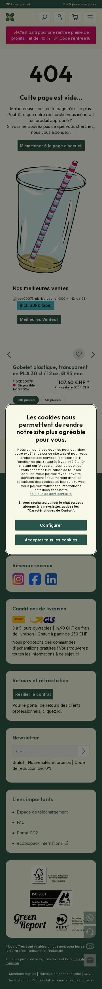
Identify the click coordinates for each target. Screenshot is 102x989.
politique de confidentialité (50, 494)
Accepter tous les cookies (51, 539)
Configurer (51, 525)
